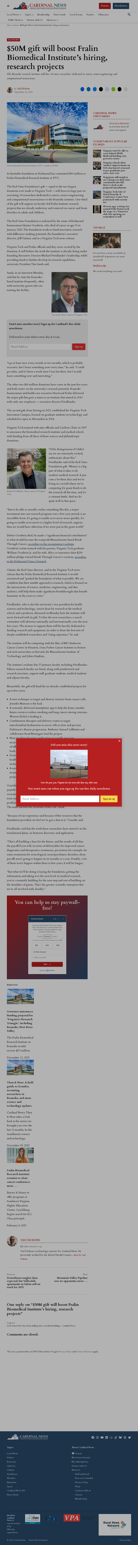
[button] (69, 772)
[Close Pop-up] (119, 740)
